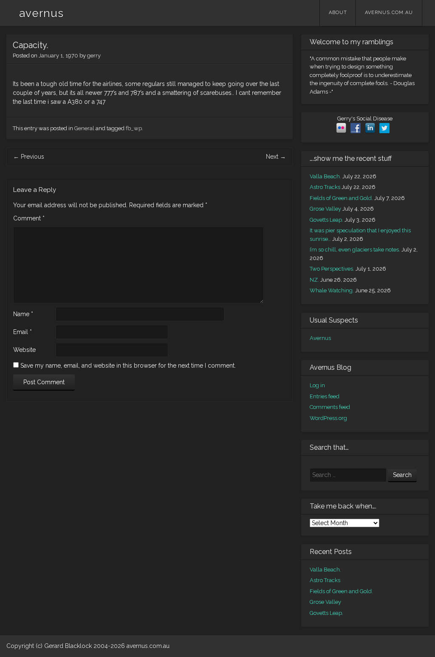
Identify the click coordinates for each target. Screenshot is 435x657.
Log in (317, 385)
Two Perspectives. (332, 269)
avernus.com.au (389, 12)
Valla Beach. (325, 176)
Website (24, 349)
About (338, 12)
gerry (94, 55)
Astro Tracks (325, 187)
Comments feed (330, 407)
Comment (29, 218)
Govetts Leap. (326, 220)
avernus (41, 13)
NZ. (314, 280)
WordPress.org (328, 418)
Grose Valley (325, 209)
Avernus (320, 338)
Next (276, 156)
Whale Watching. (332, 290)
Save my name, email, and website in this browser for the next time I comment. (128, 365)
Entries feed (324, 396)
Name (23, 314)
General (84, 128)
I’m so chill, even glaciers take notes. (355, 249)
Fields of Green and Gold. (341, 198)
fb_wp (134, 128)
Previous (28, 156)
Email (22, 331)
